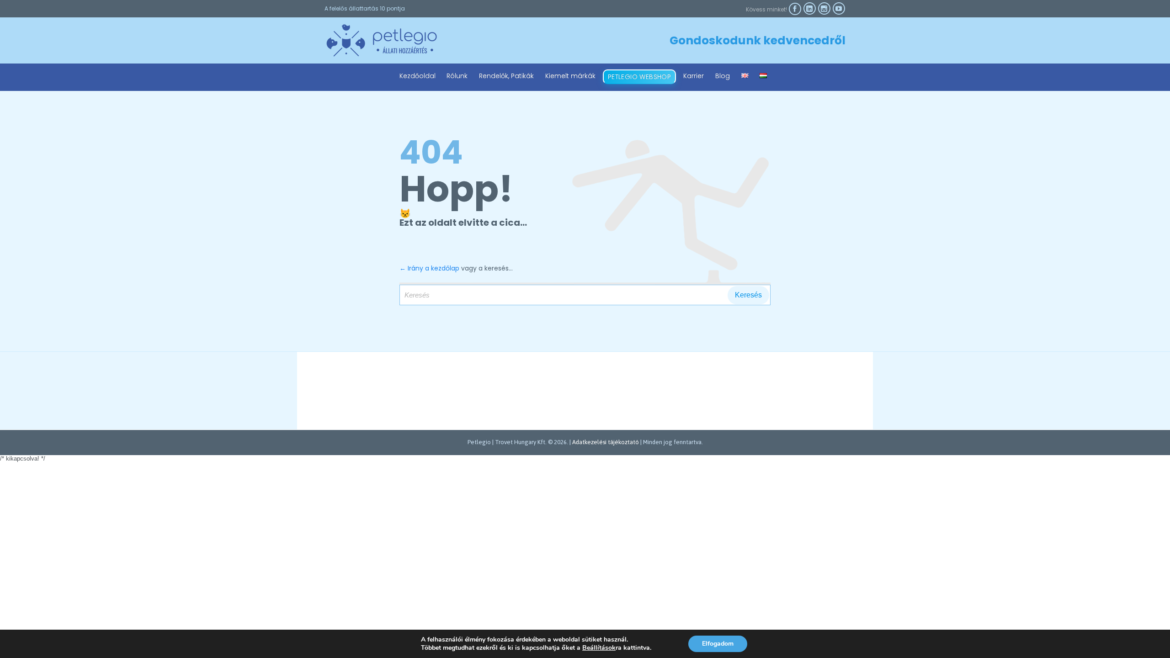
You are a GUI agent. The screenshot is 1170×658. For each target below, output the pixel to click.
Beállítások (599, 648)
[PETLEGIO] (381, 40)
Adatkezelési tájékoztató (605, 442)
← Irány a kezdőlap (429, 268)
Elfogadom (718, 643)
